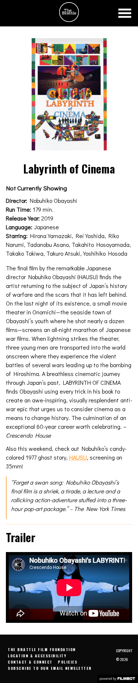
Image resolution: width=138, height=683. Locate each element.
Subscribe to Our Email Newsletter (50, 668)
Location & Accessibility (37, 655)
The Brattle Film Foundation (42, 649)
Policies (67, 662)
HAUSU (78, 457)
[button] (124, 13)
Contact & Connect (30, 662)
